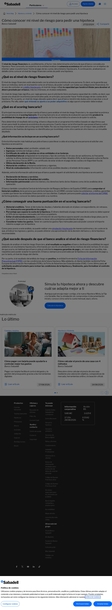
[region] (56, 593)
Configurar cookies (10, 604)
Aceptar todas (102, 604)
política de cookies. (92, 597)
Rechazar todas (82, 604)
